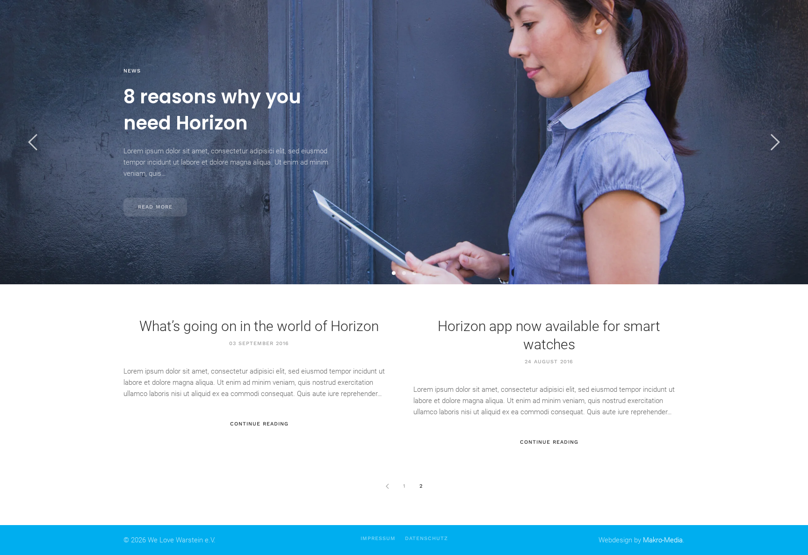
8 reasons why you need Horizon (394, 273)
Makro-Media (663, 540)
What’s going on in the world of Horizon (414, 273)
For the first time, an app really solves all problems (404, 273)
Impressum (378, 538)
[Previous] (387, 486)
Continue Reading (259, 424)
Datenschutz (426, 538)
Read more (155, 207)
